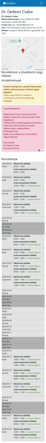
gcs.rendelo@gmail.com (23, 25)
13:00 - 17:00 (19, 207)
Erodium (10, 3)
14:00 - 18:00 (19, 180)
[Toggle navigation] (41, 3)
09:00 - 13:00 (19, 166)
